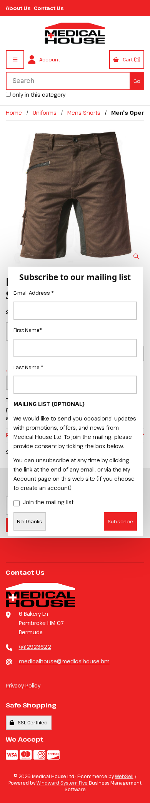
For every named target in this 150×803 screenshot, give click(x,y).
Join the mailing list (48, 502)
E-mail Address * (33, 292)
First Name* (27, 329)
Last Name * (28, 367)
